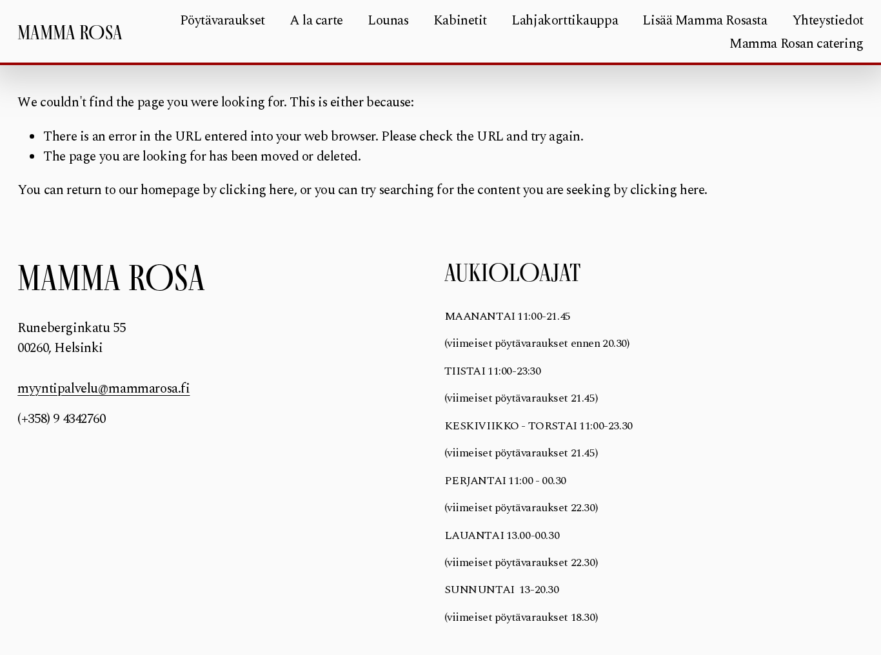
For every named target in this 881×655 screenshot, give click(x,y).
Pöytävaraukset (222, 20)
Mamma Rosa (70, 32)
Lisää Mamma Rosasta (704, 20)
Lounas (388, 20)
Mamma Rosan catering (796, 44)
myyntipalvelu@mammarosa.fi (103, 389)
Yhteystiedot (828, 20)
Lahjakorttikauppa (564, 20)
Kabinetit (460, 20)
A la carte (316, 20)
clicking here (256, 190)
